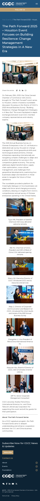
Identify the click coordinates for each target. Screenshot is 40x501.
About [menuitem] (4, 463)
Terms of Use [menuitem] (5, 496)
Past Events (6, 20)
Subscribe (8, 452)
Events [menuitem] (5, 466)
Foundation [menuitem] (7, 470)
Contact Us (7, 458)
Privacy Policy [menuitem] (15, 496)
